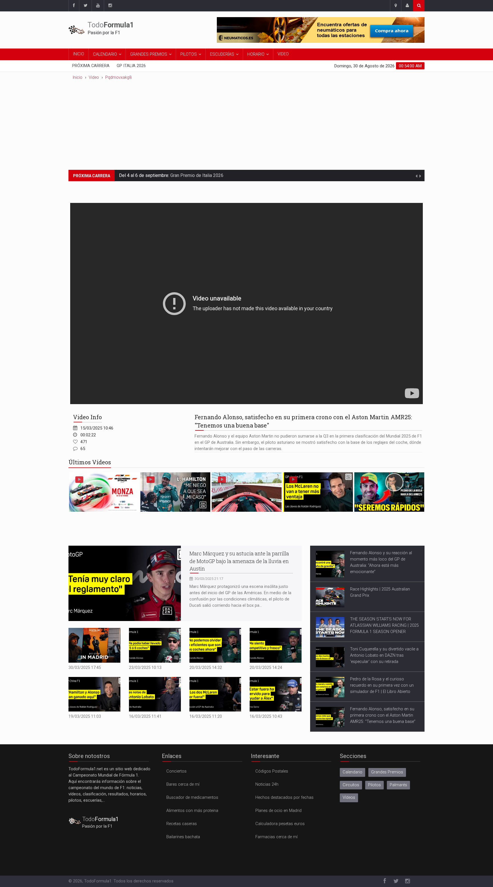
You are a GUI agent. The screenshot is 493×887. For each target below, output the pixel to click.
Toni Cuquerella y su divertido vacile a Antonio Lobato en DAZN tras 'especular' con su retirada (384, 655)
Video (283, 54)
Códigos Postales (271, 771)
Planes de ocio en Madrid (278, 810)
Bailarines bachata (183, 836)
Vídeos (349, 797)
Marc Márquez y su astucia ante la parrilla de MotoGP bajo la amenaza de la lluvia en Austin (239, 561)
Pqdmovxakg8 (118, 77)
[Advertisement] (246, 127)
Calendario (105, 54)
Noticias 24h (266, 784)
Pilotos (188, 54)
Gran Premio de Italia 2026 (196, 175)
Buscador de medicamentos (192, 797)
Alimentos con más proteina (192, 810)
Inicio (78, 54)
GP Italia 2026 (131, 65)
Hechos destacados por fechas (284, 797)
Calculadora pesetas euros (280, 823)
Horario (255, 54)
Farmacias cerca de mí (276, 836)
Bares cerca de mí (182, 784)
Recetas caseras (181, 823)
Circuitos (351, 785)
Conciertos (176, 771)
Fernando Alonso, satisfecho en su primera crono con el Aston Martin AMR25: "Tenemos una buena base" (382, 715)
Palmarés (398, 785)
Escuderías (222, 54)
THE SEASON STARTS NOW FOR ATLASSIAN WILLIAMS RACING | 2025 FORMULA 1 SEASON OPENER (384, 625)
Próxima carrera (91, 65)
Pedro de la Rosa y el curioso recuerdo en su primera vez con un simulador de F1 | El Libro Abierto (382, 685)
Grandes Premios (148, 54)
